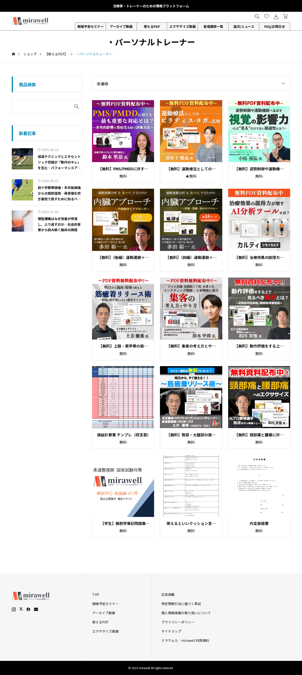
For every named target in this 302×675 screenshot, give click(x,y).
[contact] (36, 609)
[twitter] (21, 609)
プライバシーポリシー (177, 622)
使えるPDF (152, 26)
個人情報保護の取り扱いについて (186, 612)
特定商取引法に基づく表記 (181, 603)
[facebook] (28, 609)
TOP (95, 594)
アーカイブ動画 (121, 26)
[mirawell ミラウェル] (31, 21)
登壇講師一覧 (213, 26)
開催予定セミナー (105, 603)
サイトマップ (171, 631)
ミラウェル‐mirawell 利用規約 (185, 640)
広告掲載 (168, 594)
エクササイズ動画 (182, 26)
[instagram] (14, 609)
